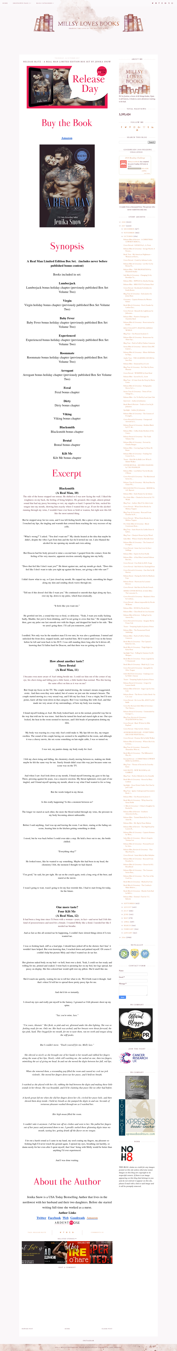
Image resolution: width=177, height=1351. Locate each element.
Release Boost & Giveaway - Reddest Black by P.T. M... (138, 426)
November (129, 233)
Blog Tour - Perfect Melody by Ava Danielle (138, 776)
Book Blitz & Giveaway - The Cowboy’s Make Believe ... (137, 886)
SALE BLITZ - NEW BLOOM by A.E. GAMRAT (137, 771)
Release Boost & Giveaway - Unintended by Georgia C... (138, 712)
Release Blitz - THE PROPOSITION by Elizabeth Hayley (137, 270)
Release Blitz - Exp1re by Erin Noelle (136, 554)
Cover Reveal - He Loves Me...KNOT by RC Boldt (139, 701)
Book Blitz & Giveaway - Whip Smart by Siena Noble (137, 801)
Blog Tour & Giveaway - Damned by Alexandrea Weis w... (136, 748)
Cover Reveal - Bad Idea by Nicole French (138, 587)
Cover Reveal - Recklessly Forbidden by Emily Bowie (137, 289)
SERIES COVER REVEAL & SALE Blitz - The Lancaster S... (138, 592)
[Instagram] (134, 127)
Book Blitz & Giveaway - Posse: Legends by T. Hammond (138, 660)
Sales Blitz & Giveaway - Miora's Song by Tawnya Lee (138, 839)
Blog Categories (44, 3)
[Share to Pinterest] (67, 1232)
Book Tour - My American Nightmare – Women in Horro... (137, 255)
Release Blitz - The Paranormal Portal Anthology (136, 631)
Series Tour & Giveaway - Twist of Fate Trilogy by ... (137, 392)
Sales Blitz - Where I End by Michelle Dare (138, 539)
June (126, 914)
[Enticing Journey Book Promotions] (137, 1087)
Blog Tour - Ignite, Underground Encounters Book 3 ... (139, 792)
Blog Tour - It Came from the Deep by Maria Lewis (139, 381)
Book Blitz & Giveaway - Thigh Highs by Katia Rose (137, 648)
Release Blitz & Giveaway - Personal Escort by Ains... (138, 845)
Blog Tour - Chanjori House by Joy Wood (138, 535)
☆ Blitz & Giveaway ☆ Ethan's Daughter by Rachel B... (139, 807)
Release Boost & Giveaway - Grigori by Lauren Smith (137, 684)
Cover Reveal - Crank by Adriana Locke (137, 260)
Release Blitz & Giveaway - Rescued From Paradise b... (138, 860)
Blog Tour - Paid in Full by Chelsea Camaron (139, 343)
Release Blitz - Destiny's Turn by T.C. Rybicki (136, 898)
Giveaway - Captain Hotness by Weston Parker (137, 300)
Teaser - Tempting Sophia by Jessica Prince (138, 626)
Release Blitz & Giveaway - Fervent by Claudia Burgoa (136, 443)
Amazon (92, 1217)
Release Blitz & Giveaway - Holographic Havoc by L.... (137, 387)
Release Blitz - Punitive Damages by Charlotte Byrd (136, 317)
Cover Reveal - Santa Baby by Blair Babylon (138, 855)
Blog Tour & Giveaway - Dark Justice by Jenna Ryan (137, 295)
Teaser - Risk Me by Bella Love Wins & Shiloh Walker (137, 460)
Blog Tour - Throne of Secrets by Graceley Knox (138, 765)
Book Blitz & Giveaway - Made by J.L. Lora (138, 664)
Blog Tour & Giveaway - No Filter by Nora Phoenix (138, 368)
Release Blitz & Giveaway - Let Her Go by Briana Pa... (138, 265)
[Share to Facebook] (63, 1232)
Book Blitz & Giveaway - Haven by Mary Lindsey (137, 780)
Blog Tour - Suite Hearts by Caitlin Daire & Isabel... (138, 530)
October (128, 236)
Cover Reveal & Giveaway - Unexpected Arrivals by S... (137, 420)
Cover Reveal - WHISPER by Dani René (137, 373)
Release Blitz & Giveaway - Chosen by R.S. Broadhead (138, 865)
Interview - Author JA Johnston (134, 401)
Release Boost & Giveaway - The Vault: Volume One (137, 437)
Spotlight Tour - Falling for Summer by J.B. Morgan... (138, 654)
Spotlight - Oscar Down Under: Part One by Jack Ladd (138, 786)
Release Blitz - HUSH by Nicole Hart (136, 608)
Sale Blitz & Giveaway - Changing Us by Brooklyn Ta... (137, 276)
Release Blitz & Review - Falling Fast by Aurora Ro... (137, 616)
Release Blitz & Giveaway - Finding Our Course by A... (137, 455)
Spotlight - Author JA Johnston (134, 410)
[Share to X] (60, 1232)
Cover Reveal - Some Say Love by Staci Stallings (137, 549)
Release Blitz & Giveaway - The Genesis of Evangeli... (138, 414)
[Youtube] (137, 130)
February (129, 929)
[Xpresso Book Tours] (137, 1117)
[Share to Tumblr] (69, 1232)
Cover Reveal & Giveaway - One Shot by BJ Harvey (138, 571)
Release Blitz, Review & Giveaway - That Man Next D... (138, 850)
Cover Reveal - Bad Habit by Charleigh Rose (139, 566)
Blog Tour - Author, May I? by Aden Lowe (138, 503)
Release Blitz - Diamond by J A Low (136, 364)
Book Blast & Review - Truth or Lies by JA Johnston (138, 405)
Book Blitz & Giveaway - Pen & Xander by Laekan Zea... (138, 306)
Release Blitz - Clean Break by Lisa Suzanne (138, 611)
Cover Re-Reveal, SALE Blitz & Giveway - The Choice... (138, 707)
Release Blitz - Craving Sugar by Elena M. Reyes (138, 449)
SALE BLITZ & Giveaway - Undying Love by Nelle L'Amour (138, 675)
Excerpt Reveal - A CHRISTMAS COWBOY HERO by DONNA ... (139, 760)
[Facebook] (121, 127)
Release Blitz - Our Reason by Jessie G (136, 797)
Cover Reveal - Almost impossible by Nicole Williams (139, 603)
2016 (124, 937)
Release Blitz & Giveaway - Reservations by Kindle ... (138, 323)
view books (147, 173)
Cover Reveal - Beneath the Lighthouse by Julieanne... (138, 312)
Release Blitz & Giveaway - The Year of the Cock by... (138, 877)
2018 (124, 222)
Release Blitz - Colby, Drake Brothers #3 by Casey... (138, 432)
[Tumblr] (148, 127)
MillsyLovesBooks (134, 161)
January (128, 933)
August (128, 907)
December (129, 229)
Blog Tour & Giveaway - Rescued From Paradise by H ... (137, 513)
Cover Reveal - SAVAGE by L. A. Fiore (137, 245)
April (127, 922)
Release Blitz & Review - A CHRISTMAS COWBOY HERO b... (138, 240)
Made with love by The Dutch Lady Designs (100, 1347)
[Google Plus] (139, 127)
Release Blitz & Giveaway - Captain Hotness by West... (139, 833)
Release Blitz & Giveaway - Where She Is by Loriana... (139, 742)
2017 (124, 226)
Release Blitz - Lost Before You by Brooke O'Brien (138, 472)
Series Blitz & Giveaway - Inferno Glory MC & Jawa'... (139, 347)
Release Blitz (39, 1232)
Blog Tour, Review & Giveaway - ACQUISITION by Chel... (135, 718)
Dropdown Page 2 (21, 3)
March (127, 925)
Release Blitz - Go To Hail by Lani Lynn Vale (139, 397)
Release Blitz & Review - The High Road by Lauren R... (138, 828)
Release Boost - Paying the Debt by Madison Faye (138, 577)
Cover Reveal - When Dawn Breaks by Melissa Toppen (137, 507)
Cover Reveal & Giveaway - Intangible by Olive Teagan (138, 669)
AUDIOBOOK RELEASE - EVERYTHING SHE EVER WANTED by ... (138, 733)
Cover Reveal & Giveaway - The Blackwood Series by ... (139, 477)
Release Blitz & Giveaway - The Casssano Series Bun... (138, 871)
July (126, 911)
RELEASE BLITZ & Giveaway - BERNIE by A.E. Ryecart (139, 489)
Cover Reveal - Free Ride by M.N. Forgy (137, 563)
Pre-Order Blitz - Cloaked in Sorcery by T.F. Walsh (139, 498)
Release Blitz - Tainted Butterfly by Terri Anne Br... (137, 818)
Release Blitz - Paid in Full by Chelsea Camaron (136, 637)
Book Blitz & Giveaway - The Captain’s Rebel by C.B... (137, 642)
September (129, 903)
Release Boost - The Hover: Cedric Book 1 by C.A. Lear (139, 695)
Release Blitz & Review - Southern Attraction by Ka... (135, 813)
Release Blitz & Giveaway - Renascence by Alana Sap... (138, 338)
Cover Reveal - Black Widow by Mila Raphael (136, 724)
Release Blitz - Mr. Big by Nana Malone (137, 823)
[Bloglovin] (144, 127)
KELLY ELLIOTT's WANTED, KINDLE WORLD (138, 329)
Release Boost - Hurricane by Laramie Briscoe (136, 582)
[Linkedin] (152, 127)
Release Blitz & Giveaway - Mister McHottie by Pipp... (139, 353)
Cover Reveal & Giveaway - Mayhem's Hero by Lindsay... (139, 597)
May (126, 918)
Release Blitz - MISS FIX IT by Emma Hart (138, 284)
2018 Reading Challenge (135, 157)
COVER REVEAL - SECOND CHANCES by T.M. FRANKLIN (138, 466)
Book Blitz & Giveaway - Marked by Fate (138, 882)
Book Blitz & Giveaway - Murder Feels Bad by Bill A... (138, 892)
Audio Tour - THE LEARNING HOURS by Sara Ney (138, 359)
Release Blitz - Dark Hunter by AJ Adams (137, 494)
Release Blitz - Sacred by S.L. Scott (135, 376)
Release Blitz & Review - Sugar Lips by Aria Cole (138, 690)
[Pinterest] (130, 127)
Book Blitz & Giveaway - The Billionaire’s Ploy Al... (138, 754)
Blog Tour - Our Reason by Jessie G (135, 334)
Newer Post (27, 1329)
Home (5, 3)
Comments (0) (97, 1232)
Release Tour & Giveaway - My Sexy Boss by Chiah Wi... (139, 483)
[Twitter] (126, 127)
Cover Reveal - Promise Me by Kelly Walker (139, 738)
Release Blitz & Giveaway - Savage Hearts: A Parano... (139, 250)
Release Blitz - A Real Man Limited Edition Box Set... (138, 558)
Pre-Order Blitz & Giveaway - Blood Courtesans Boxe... (136, 525)
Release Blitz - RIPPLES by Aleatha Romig (138, 281)
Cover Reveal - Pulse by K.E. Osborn (136, 729)
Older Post (107, 1329)
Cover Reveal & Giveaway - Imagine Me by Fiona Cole (138, 622)
